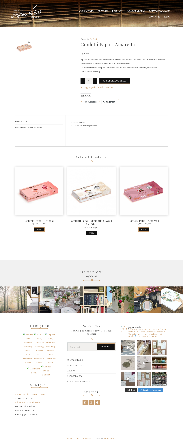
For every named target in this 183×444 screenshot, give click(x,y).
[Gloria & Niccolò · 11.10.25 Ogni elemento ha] (159, 347)
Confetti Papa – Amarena (143, 220)
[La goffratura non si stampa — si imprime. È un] (128, 379)
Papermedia (110, 439)
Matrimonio (86, 11)
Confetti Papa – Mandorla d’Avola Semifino (91, 222)
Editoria (103, 11)
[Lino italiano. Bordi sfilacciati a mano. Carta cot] (144, 363)
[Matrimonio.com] (33, 370)
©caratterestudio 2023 (79, 439)
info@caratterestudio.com (27, 402)
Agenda (71, 371)
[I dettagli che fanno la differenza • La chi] (128, 363)
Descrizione (22, 121)
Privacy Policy (74, 376)
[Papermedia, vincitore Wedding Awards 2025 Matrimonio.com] (28, 348)
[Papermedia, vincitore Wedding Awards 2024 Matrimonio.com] (39, 348)
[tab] (39, 122)
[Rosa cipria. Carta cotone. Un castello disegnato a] (144, 379)
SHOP (167, 16)
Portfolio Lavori (159, 11)
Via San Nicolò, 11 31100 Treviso (29, 394)
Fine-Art (117, 11)
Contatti (154, 16)
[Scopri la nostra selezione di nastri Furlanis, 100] (159, 363)
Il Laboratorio (136, 11)
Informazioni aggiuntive (28, 127)
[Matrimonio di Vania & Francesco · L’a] (159, 379)
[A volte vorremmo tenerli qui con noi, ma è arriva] (144, 347)
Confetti (93, 39)
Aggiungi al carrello (114, 81)
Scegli (39, 229)
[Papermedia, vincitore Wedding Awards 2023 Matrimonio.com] (50, 348)
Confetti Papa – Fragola (39, 220)
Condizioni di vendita (78, 381)
